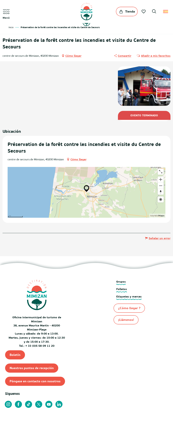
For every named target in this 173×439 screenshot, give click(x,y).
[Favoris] (144, 11)
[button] (154, 11)
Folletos (121, 289)
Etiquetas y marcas (129, 296)
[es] (165, 11)
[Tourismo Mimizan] (86, 11)
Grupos (121, 282)
